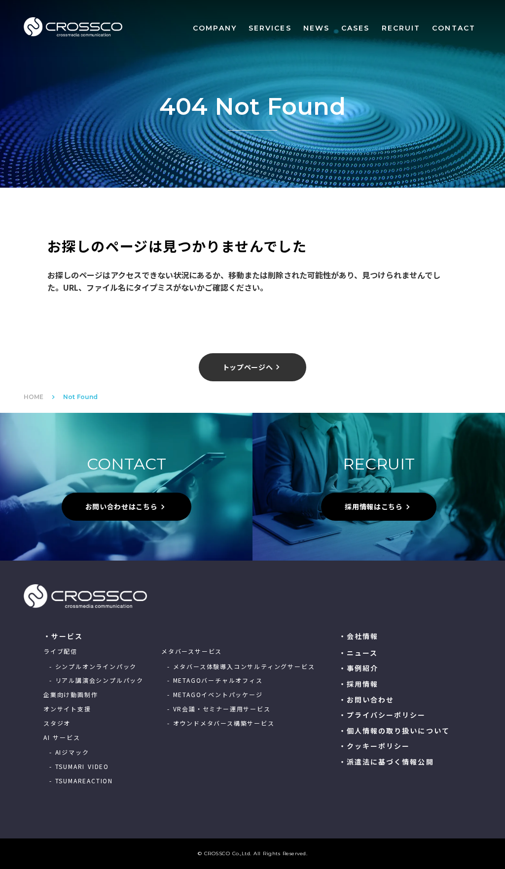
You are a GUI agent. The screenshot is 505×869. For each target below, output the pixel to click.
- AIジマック (69, 752)
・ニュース (358, 653)
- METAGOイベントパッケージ (215, 695)
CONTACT (453, 28)
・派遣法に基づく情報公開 (386, 762)
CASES (355, 28)
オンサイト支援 (67, 709)
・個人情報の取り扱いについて (394, 730)
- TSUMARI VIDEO (79, 766)
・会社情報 (359, 636)
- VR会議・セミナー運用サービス (219, 709)
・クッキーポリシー (374, 746)
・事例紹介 (359, 668)
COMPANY (215, 28)
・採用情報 (359, 684)
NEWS (316, 28)
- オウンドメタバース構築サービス (221, 723)
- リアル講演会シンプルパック (96, 680)
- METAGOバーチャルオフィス (215, 680)
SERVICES (270, 28)
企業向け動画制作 (70, 695)
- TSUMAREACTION (81, 781)
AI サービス (61, 737)
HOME (33, 397)
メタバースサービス (191, 651)
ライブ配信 (60, 651)
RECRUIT (401, 28)
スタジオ (57, 723)
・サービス (63, 636)
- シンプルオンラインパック (93, 666)
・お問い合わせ (367, 699)
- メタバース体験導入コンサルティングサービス (241, 666)
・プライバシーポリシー (382, 715)
